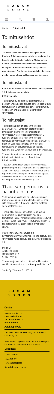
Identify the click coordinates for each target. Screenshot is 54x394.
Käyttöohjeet (10, 358)
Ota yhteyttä (10, 335)
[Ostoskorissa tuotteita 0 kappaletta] (34, 19)
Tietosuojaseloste (13, 362)
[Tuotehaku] (20, 19)
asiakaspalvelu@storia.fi (39, 264)
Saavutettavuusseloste (15, 367)
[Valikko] (7, 19)
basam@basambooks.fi (28, 344)
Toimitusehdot (20, 28)
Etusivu (5, 28)
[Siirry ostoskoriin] (34, 19)
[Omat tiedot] (47, 19)
